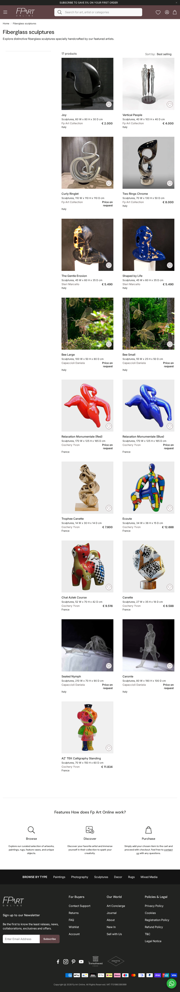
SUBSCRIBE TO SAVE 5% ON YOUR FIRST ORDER (89, 2)
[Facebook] (58, 961)
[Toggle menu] (5, 12)
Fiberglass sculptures (24, 23)
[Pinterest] (73, 961)
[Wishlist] (158, 12)
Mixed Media (149, 877)
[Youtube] (81, 961)
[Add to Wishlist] (109, 104)
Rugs (131, 877)
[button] (98, 12)
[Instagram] (65, 961)
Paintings (59, 877)
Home (6, 23)
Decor (118, 877)
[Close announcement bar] (176, 2)
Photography (79, 877)
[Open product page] (87, 84)
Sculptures (101, 877)
